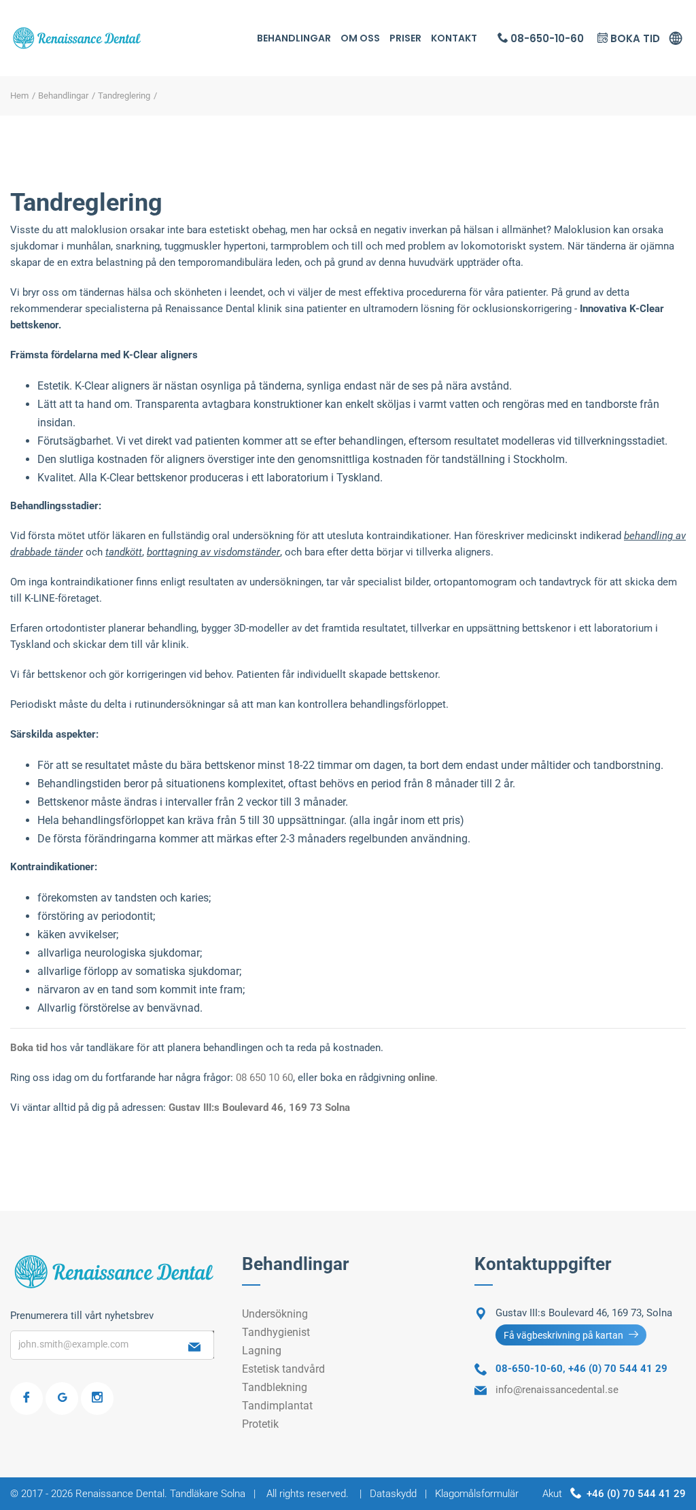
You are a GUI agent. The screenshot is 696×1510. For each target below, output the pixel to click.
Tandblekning (274, 1387)
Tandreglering (124, 95)
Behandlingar (294, 38)
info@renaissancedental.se (557, 1390)
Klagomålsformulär (477, 1494)
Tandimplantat (277, 1405)
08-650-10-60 (546, 38)
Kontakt (454, 38)
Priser (405, 38)
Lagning (261, 1350)
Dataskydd (393, 1494)
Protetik (260, 1424)
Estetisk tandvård (283, 1368)
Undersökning (275, 1313)
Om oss (360, 38)
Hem (19, 95)
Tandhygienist (276, 1332)
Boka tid (634, 38)
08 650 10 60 (264, 1077)
